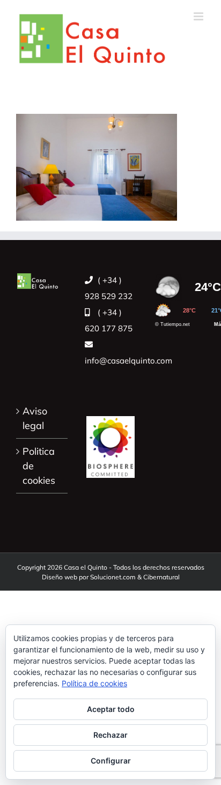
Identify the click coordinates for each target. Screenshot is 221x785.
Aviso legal (35, 418)
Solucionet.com (113, 577)
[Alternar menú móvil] (199, 16)
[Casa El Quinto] (110, 441)
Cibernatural (161, 577)
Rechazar (110, 734)
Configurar (111, 760)
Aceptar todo (111, 709)
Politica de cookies (39, 465)
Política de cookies (94, 683)
